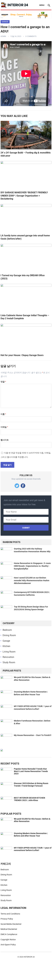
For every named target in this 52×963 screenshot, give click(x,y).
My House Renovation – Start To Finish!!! (32, 735)
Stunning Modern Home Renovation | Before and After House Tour (31, 834)
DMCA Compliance (9, 934)
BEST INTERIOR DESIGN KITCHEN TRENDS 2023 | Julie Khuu (29, 799)
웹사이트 (5, 440)
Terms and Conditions (10, 914)
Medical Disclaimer (9, 929)
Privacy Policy (7, 919)
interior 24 (29, 957)
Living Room (9, 651)
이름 (3, 414)
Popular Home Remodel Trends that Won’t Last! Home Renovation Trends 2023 (31, 771)
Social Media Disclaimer (11, 924)
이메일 (4, 427)
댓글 (3, 382)
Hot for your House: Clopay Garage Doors (22, 355)
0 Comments (30, 36)
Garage (5, 22)
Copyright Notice (8, 939)
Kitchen (6, 646)
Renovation (8, 657)
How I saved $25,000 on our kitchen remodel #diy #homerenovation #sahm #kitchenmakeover (31, 580)
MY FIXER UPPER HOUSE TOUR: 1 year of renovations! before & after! (32, 849)
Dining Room (9, 635)
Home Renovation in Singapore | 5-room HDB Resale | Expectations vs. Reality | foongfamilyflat (32, 566)
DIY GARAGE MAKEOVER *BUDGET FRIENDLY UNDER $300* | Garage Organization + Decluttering (24, 195)
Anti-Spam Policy (8, 944)
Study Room (9, 662)
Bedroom (7, 630)
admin (3, 36)
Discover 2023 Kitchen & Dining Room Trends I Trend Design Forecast (31, 784)
